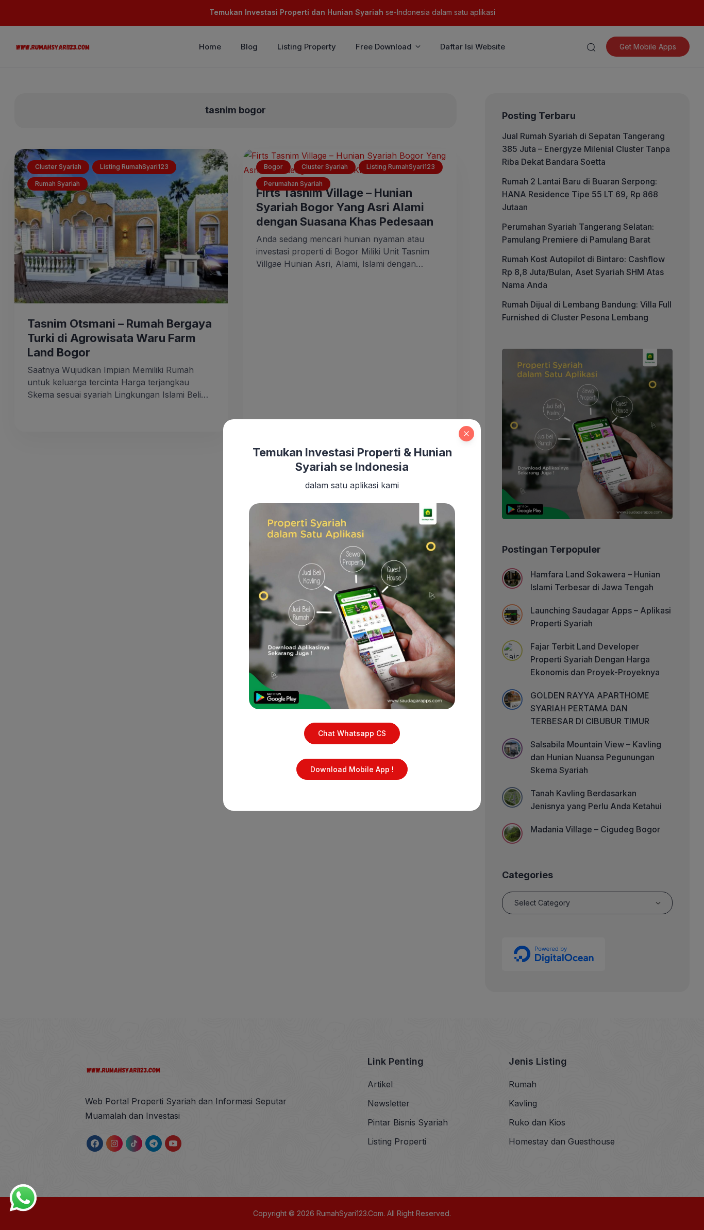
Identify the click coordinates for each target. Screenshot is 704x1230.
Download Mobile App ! (352, 769)
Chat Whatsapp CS (352, 733)
